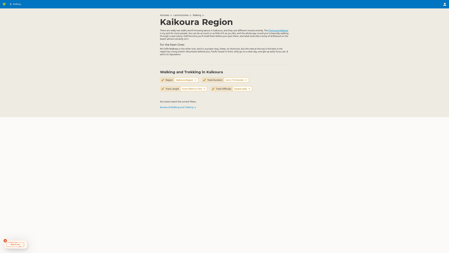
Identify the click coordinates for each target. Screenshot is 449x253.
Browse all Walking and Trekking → (178, 107)
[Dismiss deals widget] (5, 240)
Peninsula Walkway (278, 30)
